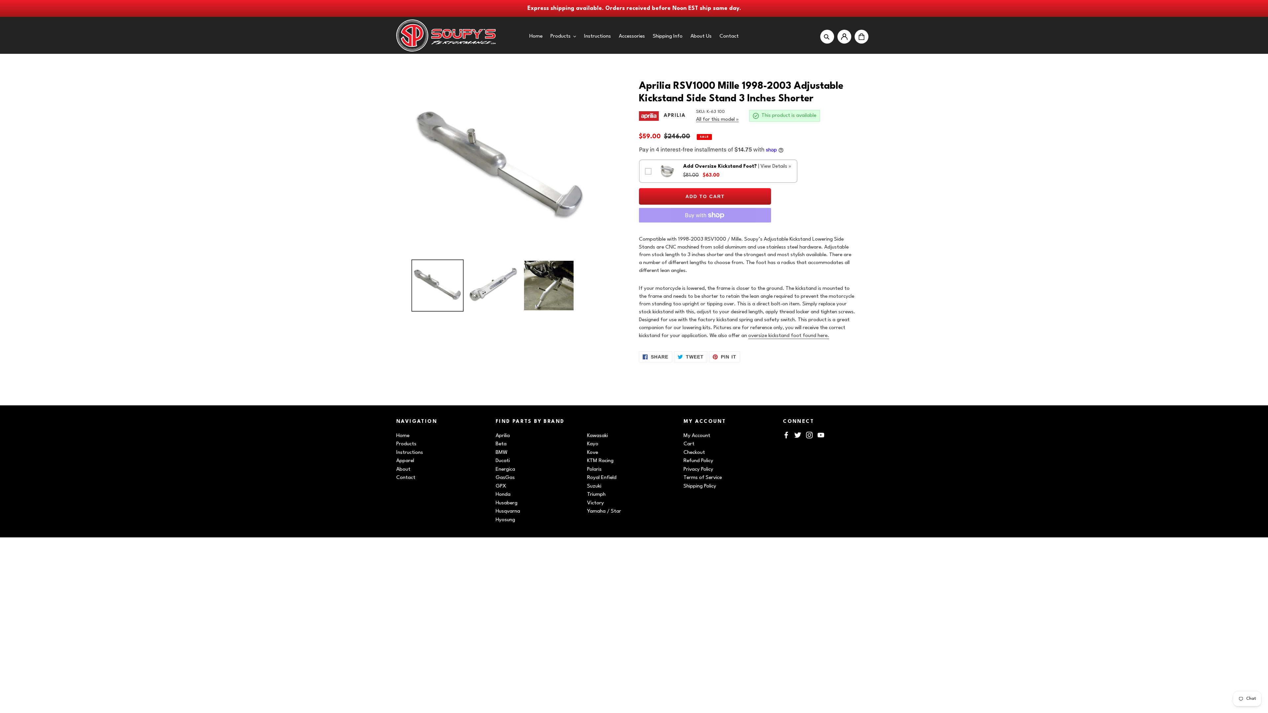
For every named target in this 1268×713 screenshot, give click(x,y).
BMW (502, 452)
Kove (592, 452)
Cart (689, 444)
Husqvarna (508, 511)
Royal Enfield (601, 477)
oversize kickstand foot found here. (788, 335)
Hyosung (505, 520)
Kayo (592, 444)
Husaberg (506, 503)
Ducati (503, 460)
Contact (405, 477)
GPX (501, 486)
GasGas (505, 477)
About (403, 469)
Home (402, 435)
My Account (697, 435)
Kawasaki (597, 435)
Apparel (405, 460)
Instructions (409, 452)
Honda (503, 494)
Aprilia (503, 435)
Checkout (694, 452)
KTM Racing (600, 460)
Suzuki (594, 486)
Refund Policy (698, 460)
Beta (501, 444)
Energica (505, 469)
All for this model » (717, 119)
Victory (595, 503)
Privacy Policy (698, 469)
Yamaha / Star (604, 511)
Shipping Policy (700, 486)
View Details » (775, 166)
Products (406, 444)
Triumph (596, 494)
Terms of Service (703, 477)
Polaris (594, 469)
